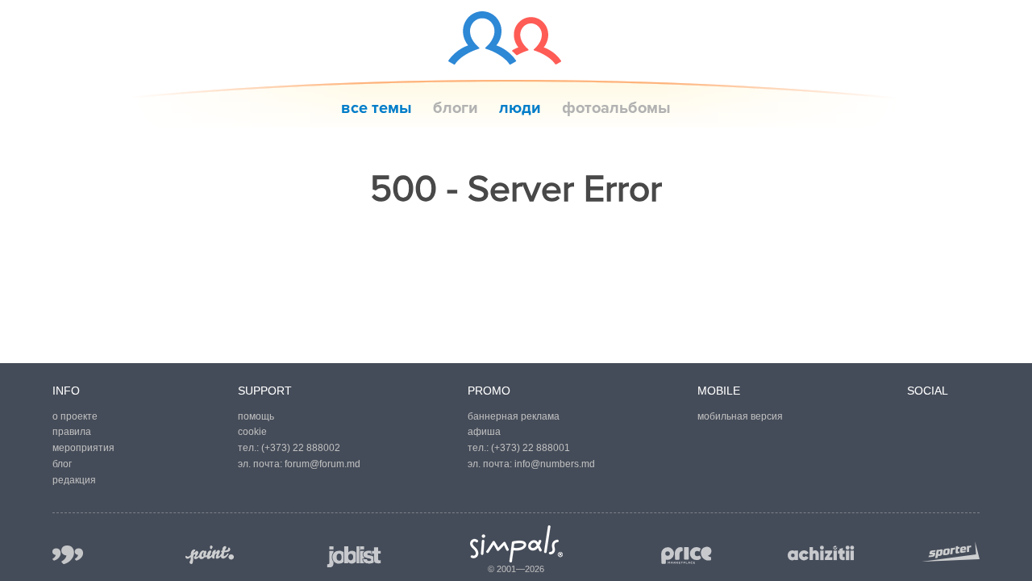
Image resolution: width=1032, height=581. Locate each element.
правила (71, 431)
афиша (484, 431)
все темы (376, 108)
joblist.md (355, 556)
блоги (455, 108)
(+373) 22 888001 (530, 448)
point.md (209, 554)
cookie (252, 431)
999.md (67, 554)
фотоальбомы (616, 108)
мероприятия (83, 448)
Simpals (516, 543)
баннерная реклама (514, 416)
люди (520, 108)
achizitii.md (821, 553)
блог (62, 464)
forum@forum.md (322, 464)
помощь (256, 416)
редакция (74, 480)
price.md (685, 555)
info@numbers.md (554, 464)
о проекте (75, 416)
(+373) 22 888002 (300, 448)
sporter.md (951, 551)
